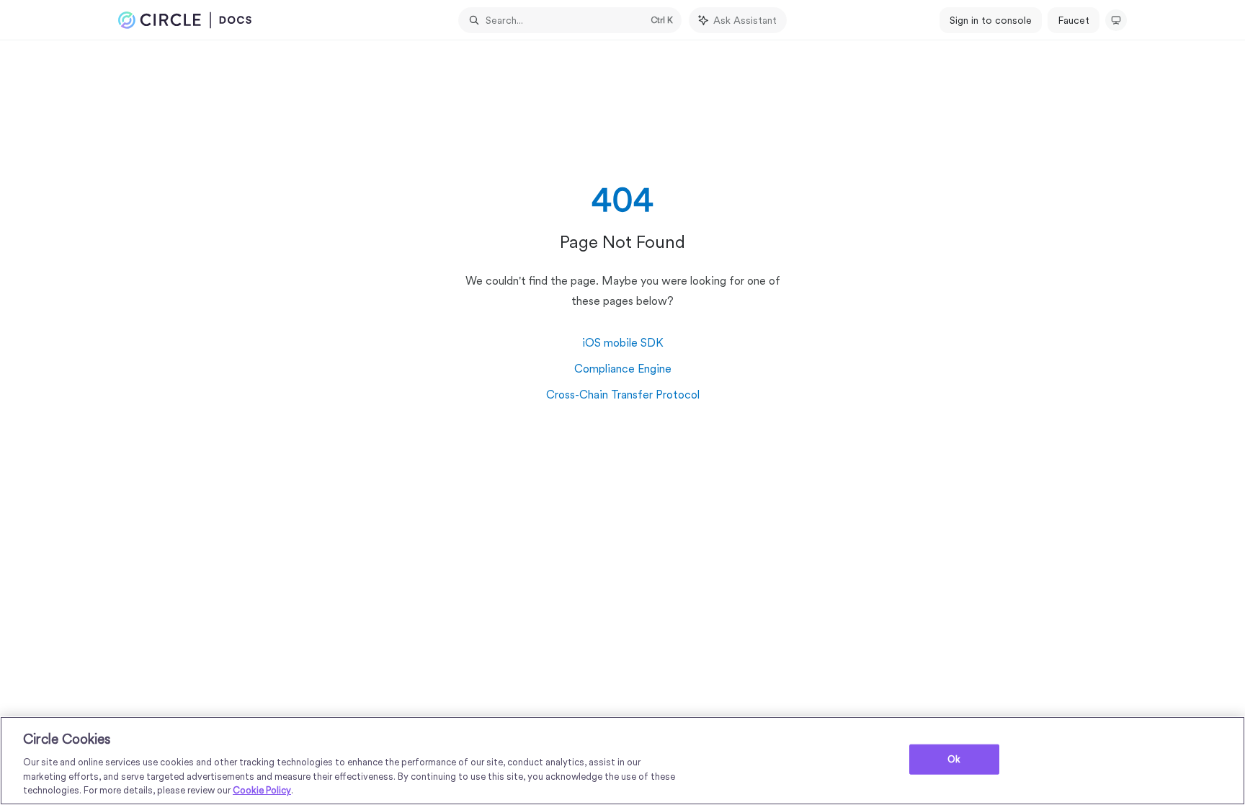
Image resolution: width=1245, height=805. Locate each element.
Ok (953, 759)
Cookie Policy (262, 790)
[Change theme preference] (1116, 20)
